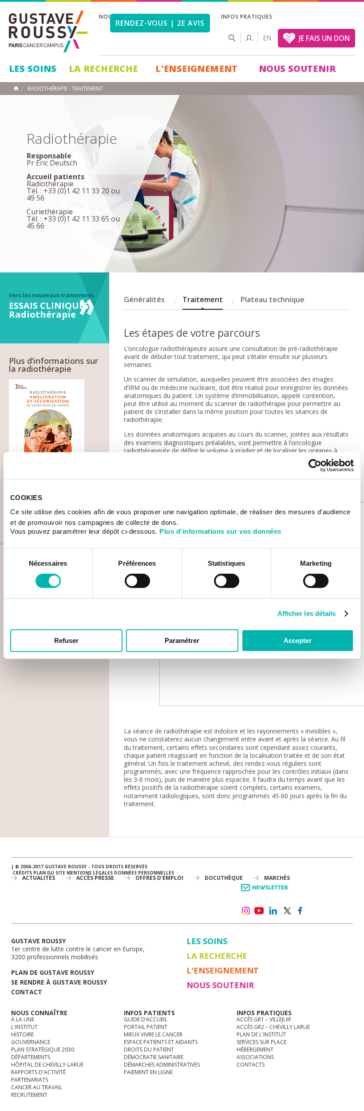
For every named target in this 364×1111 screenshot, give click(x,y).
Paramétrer (182, 640)
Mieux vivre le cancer (153, 1034)
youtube (259, 911)
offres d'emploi (159, 878)
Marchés (277, 878)
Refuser (66, 640)
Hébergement (255, 1049)
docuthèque (224, 878)
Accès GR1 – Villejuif (264, 1019)
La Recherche (103, 69)
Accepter (298, 640)
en (267, 38)
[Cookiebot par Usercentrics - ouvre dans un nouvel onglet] (315, 465)
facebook (300, 911)
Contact (26, 992)
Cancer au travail (36, 1087)
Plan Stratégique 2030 (42, 1049)
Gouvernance (30, 1042)
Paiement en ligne (148, 1072)
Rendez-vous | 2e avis (160, 23)
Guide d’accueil (145, 1019)
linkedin (273, 911)
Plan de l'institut (261, 1034)
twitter (287, 911)
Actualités (38, 878)
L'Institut (24, 1027)
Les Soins (33, 69)
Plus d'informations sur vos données (220, 531)
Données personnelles (144, 873)
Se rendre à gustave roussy (59, 982)
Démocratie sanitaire (153, 1057)
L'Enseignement (196, 69)
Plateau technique (273, 299)
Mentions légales (90, 873)
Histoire (22, 1034)
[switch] (137, 581)
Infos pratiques (247, 16)
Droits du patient (149, 1049)
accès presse (95, 878)
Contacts (251, 1064)
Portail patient (145, 1027)
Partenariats (29, 1079)
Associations (255, 1057)
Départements (30, 1057)
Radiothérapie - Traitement (65, 88)
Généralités (144, 299)
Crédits (22, 873)
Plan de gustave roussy (52, 972)
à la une (22, 1019)
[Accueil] (49, 31)
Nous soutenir (297, 69)
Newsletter (266, 892)
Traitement (202, 299)
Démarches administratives (162, 1064)
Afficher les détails (306, 613)
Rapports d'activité (38, 1072)
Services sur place (261, 1042)
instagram (245, 911)
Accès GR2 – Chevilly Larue (273, 1027)
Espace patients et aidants (161, 1042)
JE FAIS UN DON (324, 38)
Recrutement (29, 1095)
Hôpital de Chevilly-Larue (47, 1064)
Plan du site (49, 873)
